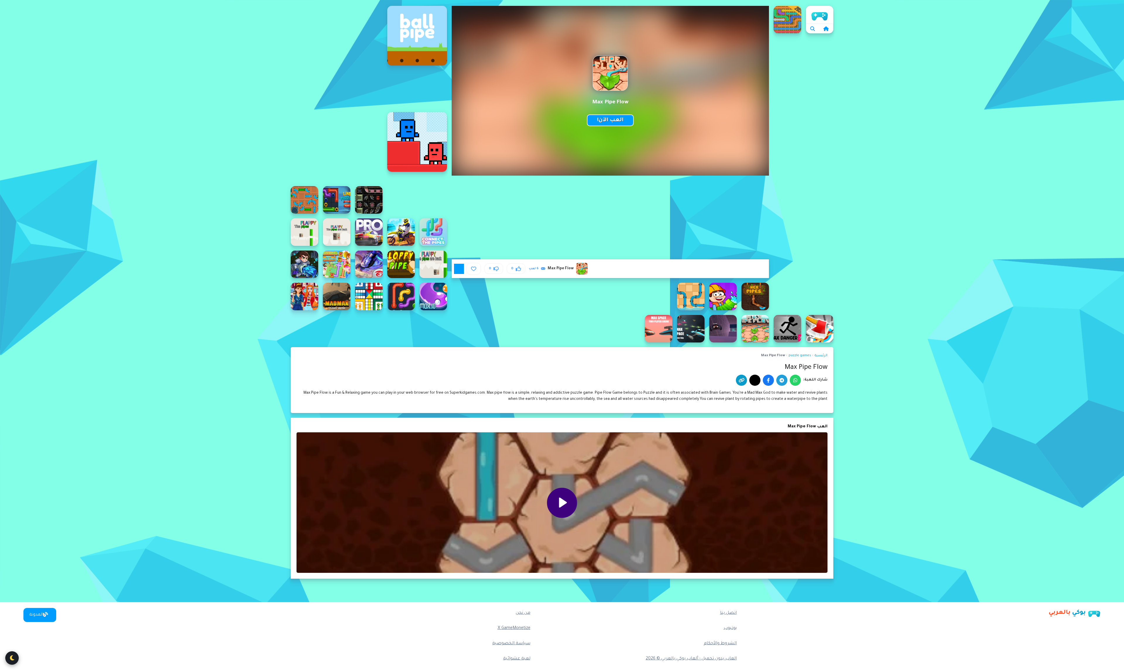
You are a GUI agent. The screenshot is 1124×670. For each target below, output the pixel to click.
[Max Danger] (787, 328)
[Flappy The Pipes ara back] (433, 264)
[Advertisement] (337, 93)
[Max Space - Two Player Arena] (658, 328)
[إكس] (754, 380)
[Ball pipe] (417, 36)
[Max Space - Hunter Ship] (691, 328)
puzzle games (800, 356)
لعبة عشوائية (516, 659)
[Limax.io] (433, 296)
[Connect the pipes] (336, 200)
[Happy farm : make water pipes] (336, 264)
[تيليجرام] (781, 380)
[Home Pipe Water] (723, 296)
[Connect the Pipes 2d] (304, 200)
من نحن (523, 613)
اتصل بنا (728, 613)
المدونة (36, 615)
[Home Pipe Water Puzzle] (691, 296)
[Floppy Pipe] (401, 264)
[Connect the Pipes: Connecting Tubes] (433, 232)
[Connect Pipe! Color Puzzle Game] (787, 19)
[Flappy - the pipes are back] (336, 232)
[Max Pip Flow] (755, 328)
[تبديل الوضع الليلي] (12, 658)
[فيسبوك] (768, 380)
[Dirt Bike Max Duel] (401, 232)
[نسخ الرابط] (741, 380)
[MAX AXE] (819, 328)
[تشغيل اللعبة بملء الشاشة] (459, 268)
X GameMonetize (514, 628)
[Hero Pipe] (304, 264)
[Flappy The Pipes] (304, 232)
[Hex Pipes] (755, 296)
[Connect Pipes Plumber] (369, 200)
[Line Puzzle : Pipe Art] (401, 296)
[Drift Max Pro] (369, 232)
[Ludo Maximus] (369, 296)
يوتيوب (730, 628)
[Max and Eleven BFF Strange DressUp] (304, 296)
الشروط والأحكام (720, 643)
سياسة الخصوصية (511, 643)
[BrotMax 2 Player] (417, 142)
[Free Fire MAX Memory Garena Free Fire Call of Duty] (369, 264)
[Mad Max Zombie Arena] (336, 296)
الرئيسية (819, 14)
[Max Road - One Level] (723, 328)
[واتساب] (795, 380)
